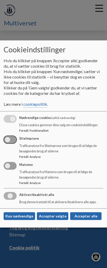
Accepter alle (86, 216)
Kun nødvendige (19, 216)
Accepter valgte (52, 216)
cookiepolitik (35, 104)
